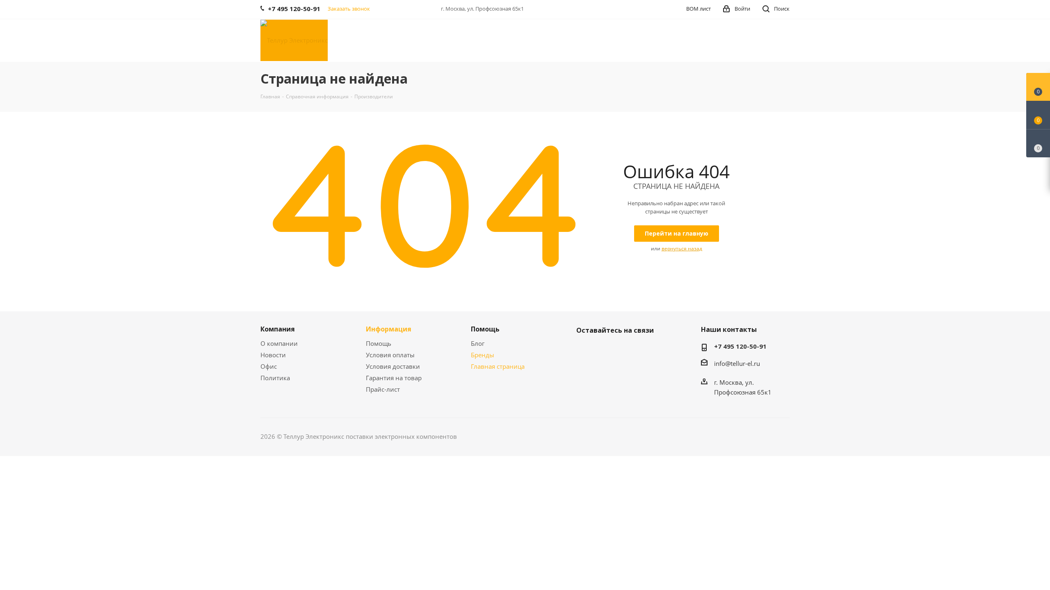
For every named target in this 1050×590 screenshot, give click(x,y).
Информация (388, 329)
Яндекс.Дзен (625, 349)
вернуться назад (682, 248)
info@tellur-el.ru (737, 363)
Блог (477, 343)
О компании (279, 343)
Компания (277, 329)
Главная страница (498, 366)
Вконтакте (584, 349)
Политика (275, 378)
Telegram (605, 349)
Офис (268, 366)
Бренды (482, 355)
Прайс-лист (383, 389)
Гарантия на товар (394, 378)
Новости (273, 355)
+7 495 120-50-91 (740, 346)
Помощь (378, 343)
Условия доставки (393, 366)
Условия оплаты (390, 355)
